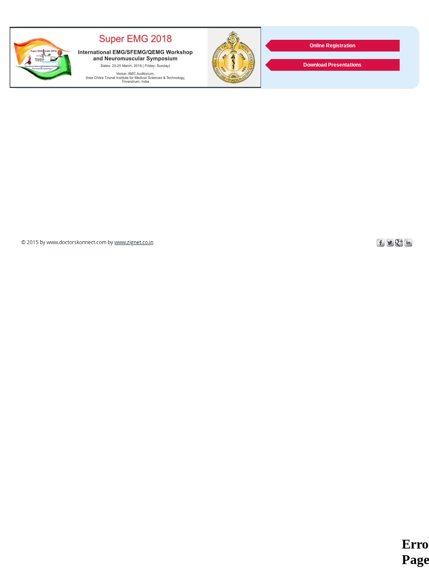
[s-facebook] (381, 243)
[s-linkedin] (408, 243)
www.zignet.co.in (133, 242)
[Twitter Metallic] (390, 243)
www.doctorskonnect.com (76, 242)
